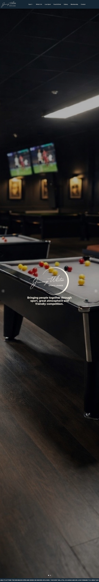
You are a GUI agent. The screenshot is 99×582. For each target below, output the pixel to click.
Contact (83, 4)
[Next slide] (96, 291)
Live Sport (48, 4)
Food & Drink (57, 4)
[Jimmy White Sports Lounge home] (8, 4)
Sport (30, 4)
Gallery (66, 4)
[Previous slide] (3, 291)
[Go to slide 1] (48, 575)
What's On (39, 4)
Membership (74, 4)
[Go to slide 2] (50, 575)
